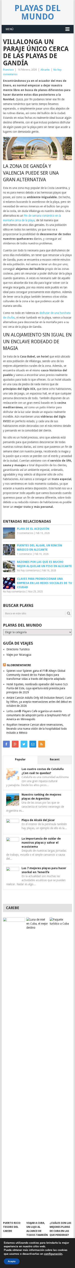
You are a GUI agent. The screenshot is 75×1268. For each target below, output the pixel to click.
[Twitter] (24, 744)
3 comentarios (25, 533)
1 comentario (24, 554)
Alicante (45, 69)
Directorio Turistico (18, 649)
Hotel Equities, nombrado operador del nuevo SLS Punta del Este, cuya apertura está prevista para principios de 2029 (37, 688)
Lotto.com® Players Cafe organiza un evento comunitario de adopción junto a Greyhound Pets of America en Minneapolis (38, 715)
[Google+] (15, 744)
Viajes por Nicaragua (18, 654)
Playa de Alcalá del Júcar (38, 820)
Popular (20, 759)
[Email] (32, 744)
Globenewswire (19, 665)
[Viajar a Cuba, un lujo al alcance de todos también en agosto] (37, 1068)
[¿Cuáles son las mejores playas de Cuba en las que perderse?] (60, 1068)
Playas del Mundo (37, 12)
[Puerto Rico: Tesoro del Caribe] (14, 1068)
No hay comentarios (28, 570)
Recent (55, 759)
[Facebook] (6, 744)
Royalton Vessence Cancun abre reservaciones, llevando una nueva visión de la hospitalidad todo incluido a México (36, 728)
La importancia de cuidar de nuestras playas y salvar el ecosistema (41, 842)
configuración (53, 1254)
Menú (9, 29)
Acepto (12, 1261)
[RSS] (41, 744)
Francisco (8, 69)
